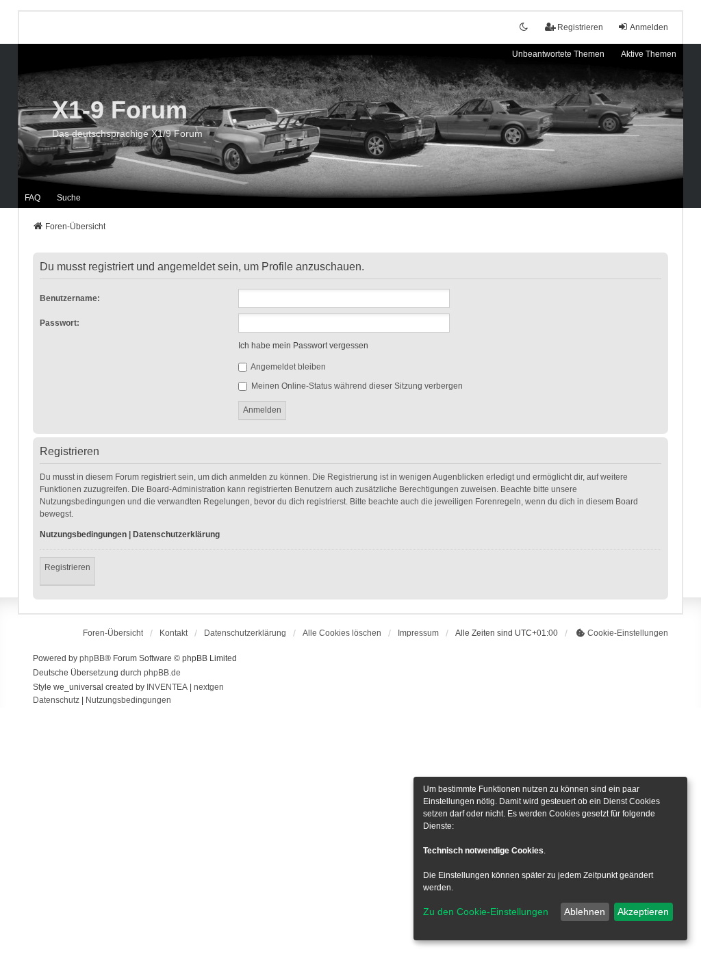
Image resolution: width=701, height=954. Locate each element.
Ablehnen (584, 911)
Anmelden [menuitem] (649, 27)
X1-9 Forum (120, 110)
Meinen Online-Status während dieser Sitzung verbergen (356, 386)
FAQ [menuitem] (32, 198)
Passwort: (59, 323)
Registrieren (67, 567)
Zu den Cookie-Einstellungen (485, 911)
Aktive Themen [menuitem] (648, 54)
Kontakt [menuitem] (174, 633)
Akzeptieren (643, 911)
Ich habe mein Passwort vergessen (303, 345)
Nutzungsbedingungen (83, 534)
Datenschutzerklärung (176, 534)
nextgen (209, 687)
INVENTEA (167, 687)
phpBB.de (162, 673)
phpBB (92, 658)
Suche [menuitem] (69, 198)
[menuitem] (245, 633)
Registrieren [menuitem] (580, 27)
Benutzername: (70, 298)
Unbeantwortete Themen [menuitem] (558, 54)
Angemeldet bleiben (287, 367)
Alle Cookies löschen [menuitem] (342, 633)
